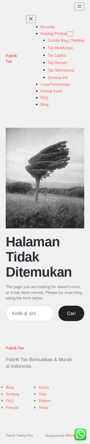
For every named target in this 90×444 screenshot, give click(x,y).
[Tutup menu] (31, 19)
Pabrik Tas (15, 348)
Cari (71, 313)
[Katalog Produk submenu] (70, 33)
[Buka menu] (79, 7)
